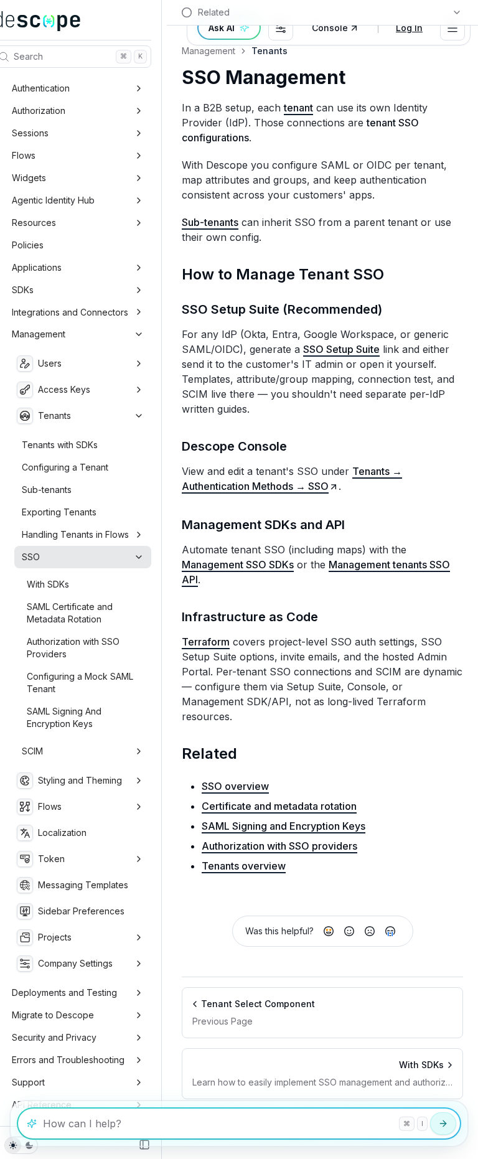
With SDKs (48, 584)
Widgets (29, 177)
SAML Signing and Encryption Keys (283, 826)
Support (28, 1082)
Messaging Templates (83, 885)
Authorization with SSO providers (279, 846)
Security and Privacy (54, 1037)
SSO (31, 556)
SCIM (32, 751)
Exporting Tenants (59, 512)
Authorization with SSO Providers (73, 647)
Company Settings (75, 963)
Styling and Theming (80, 780)
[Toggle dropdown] (452, 28)
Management (38, 334)
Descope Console (234, 446)
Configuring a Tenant (65, 467)
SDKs (23, 289)
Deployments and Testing (64, 992)
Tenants (54, 415)
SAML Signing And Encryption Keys (64, 717)
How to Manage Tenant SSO (283, 274)
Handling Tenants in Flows (75, 534)
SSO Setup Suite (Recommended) (282, 309)
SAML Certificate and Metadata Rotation (70, 612)
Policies (28, 245)
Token (51, 858)
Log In (409, 27)
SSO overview (235, 786)
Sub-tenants (47, 489)
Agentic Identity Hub (53, 200)
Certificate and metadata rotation (279, 806)
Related (209, 753)
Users (50, 363)
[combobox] (280, 28)
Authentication (41, 88)
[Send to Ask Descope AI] (443, 1123)
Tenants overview (244, 866)
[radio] (329, 931)
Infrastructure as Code (250, 616)
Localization (62, 832)
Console (330, 27)
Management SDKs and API (263, 524)
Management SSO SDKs (238, 564)
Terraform (206, 642)
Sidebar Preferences (81, 911)
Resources (34, 222)
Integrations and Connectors (70, 312)
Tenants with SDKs (60, 444)
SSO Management (263, 77)
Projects (55, 937)
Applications (37, 267)
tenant (298, 107)
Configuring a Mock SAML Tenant (80, 682)
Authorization (38, 110)
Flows (23, 155)
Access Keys (64, 389)
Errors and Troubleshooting (68, 1059)
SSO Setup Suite (341, 349)
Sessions (30, 133)
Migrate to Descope (53, 1015)
